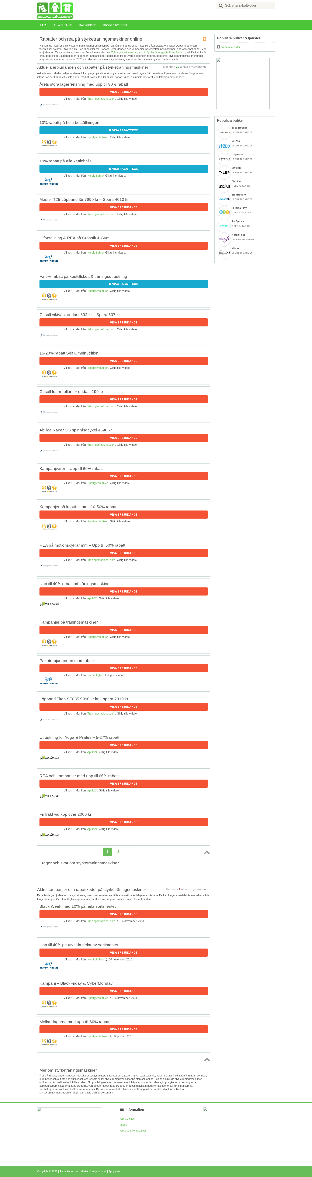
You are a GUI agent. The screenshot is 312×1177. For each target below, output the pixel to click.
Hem (43, 25)
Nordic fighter (146, 52)
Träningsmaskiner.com (124, 52)
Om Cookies (127, 1118)
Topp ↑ (206, 852)
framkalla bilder (230, 47)
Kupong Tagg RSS (205, 39)
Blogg (123, 1124)
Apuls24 (180, 52)
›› (129, 852)
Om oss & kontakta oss (133, 1130)
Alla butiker (63, 25)
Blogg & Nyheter (115, 25)
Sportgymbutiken (165, 52)
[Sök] (221, 5)
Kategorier (87, 25)
